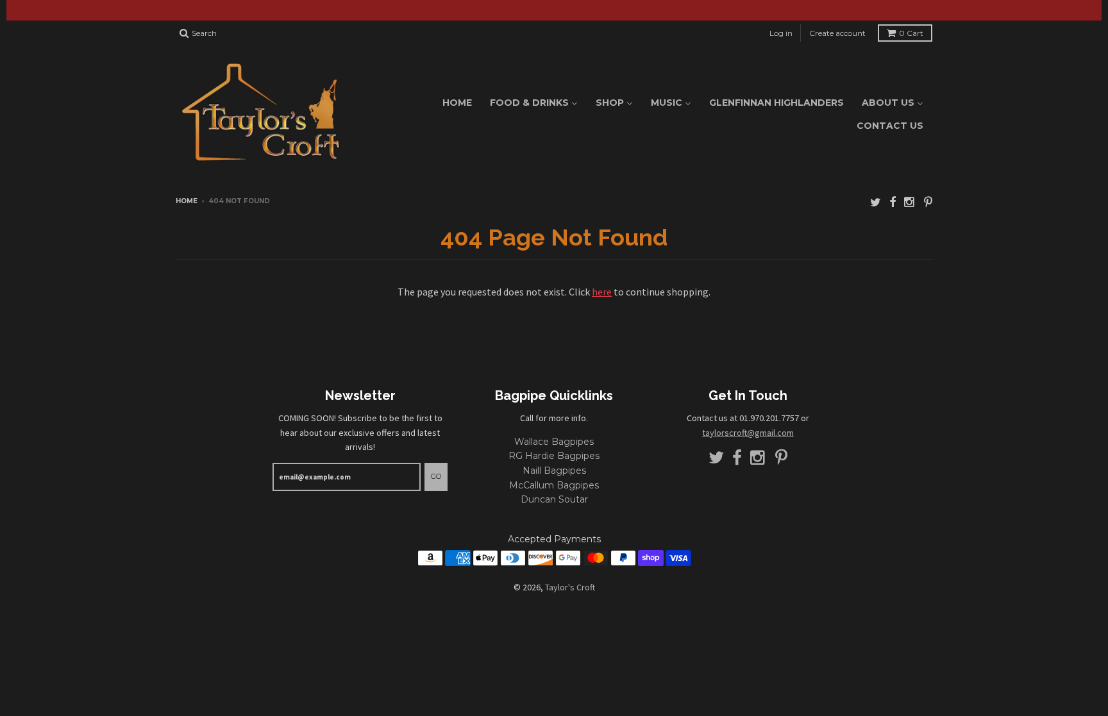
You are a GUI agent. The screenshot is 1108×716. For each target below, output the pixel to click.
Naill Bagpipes (554, 470)
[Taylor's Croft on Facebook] (892, 202)
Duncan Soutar (554, 499)
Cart (911, 33)
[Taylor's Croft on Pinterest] (928, 202)
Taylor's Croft (570, 587)
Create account (837, 33)
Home (186, 201)
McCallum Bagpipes (554, 485)
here (602, 291)
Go (436, 476)
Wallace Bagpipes (554, 441)
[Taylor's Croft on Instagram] (910, 202)
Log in (781, 33)
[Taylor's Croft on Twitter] (875, 202)
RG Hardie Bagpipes (554, 456)
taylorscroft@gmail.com (748, 432)
